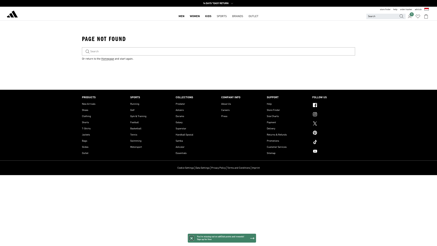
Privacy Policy (218, 168)
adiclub (418, 10)
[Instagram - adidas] (333, 114)
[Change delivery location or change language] (426, 9)
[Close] (191, 238)
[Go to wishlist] (418, 16)
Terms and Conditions (238, 168)
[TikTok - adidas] (333, 142)
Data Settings (202, 168)
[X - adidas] (333, 124)
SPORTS (222, 16)
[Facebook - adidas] (333, 105)
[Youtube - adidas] (333, 151)
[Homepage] (12, 15)
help (395, 10)
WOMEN (195, 16)
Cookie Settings (185, 168)
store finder (385, 10)
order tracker (406, 10)
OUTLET (253, 16)
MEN (181, 16)
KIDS (208, 16)
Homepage (107, 59)
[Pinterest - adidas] (333, 133)
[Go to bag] (426, 16)
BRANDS (237, 16)
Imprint (256, 168)
